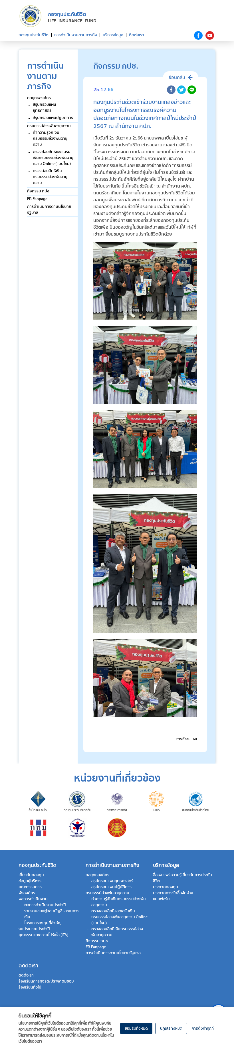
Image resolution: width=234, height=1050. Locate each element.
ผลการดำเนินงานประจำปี (45, 905)
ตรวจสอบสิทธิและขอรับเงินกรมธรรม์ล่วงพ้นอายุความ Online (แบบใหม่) (53, 158)
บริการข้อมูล (113, 35)
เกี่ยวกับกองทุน (31, 875)
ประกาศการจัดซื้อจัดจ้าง (173, 893)
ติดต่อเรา (136, 35)
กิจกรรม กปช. (39, 191)
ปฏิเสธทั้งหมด (171, 1028)
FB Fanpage (37, 199)
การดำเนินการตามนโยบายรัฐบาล (49, 210)
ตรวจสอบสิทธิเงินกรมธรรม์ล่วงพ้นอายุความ (50, 177)
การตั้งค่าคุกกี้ (203, 1028)
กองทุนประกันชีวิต (34, 35)
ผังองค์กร (27, 893)
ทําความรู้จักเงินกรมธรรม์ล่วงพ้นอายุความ (50, 138)
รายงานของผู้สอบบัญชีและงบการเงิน (51, 914)
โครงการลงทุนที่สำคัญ (43, 923)
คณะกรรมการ (30, 887)
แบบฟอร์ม (161, 899)
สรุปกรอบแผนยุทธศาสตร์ (44, 107)
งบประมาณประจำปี (34, 929)
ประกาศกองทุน (165, 887)
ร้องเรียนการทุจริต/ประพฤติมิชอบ (46, 981)
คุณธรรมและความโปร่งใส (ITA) (43, 935)
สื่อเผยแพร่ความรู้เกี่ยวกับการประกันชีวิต (182, 878)
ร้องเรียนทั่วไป (30, 987)
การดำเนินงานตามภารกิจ (75, 35)
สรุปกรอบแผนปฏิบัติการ (53, 118)
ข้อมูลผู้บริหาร (30, 881)
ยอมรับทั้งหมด (136, 1028)
